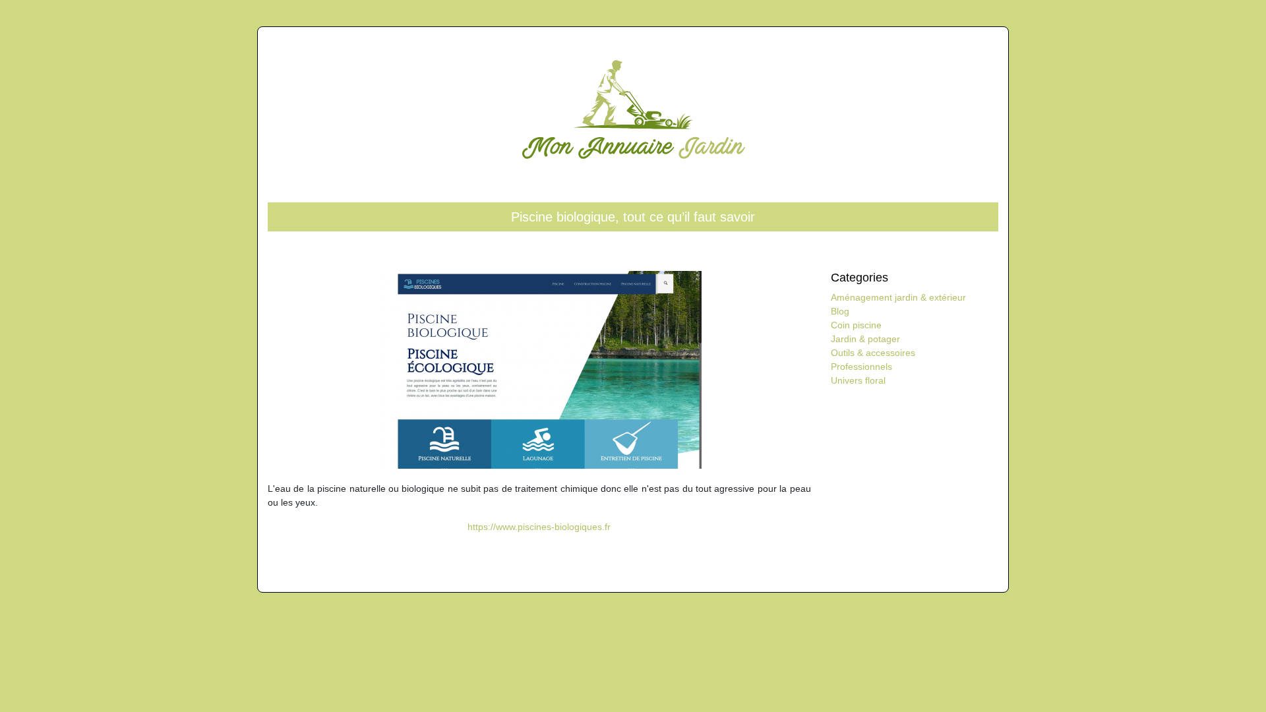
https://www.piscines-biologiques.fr (539, 526)
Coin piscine (856, 325)
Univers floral (858, 380)
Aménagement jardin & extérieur (898, 297)
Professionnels (861, 366)
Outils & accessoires (873, 352)
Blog (840, 311)
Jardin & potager (865, 339)
